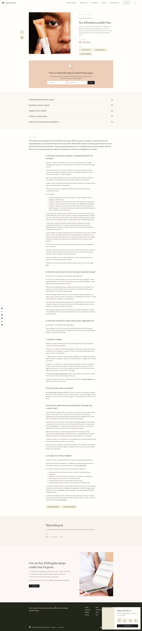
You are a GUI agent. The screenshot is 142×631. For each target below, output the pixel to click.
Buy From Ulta (85, 49)
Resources (104, 2)
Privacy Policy (61, 627)
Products (88, 609)
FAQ (97, 615)
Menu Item (101, 627)
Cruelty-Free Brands (71, 2)
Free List (127, 2)
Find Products (94, 2)
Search (87, 615)
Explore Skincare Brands (69, 506)
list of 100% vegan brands (59, 373)
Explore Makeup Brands (53, 506)
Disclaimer (53, 627)
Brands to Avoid (83, 2)
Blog (97, 612)
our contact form (62, 500)
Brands (84, 14)
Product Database (87, 379)
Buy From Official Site (86, 54)
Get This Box (127, 625)
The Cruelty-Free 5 (80, 465)
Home (80, 14)
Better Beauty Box (115, 2)
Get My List (34, 585)
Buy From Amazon (100, 49)
